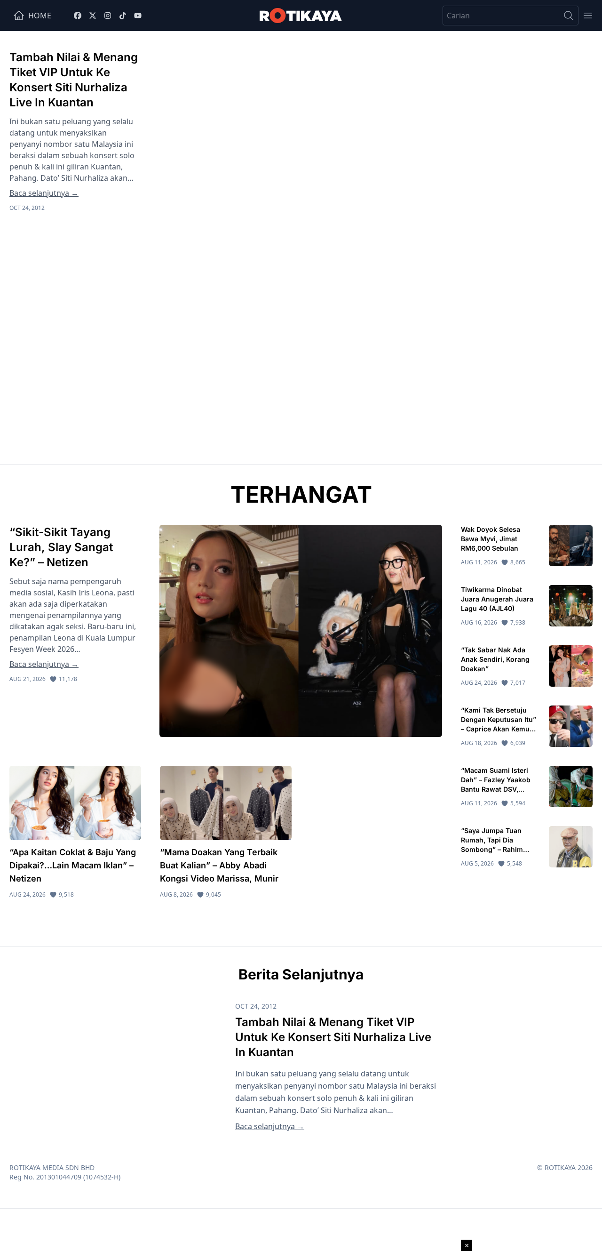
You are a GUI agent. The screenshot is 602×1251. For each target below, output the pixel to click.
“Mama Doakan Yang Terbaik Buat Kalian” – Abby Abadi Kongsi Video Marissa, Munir (219, 865)
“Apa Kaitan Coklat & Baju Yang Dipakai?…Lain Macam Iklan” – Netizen (72, 865)
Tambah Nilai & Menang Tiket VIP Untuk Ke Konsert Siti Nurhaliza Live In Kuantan (333, 1037)
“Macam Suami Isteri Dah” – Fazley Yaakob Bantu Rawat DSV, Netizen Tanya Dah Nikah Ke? (496, 789)
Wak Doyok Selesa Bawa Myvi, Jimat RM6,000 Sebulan (490, 538)
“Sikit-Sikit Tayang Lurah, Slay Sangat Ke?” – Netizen (61, 547)
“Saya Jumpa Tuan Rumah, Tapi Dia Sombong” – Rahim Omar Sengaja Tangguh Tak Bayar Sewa (499, 849)
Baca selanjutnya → (44, 193)
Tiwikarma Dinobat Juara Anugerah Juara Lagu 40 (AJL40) (497, 598)
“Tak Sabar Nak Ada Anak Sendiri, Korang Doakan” (495, 659)
